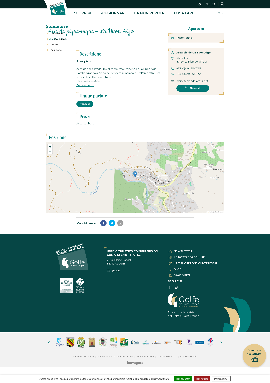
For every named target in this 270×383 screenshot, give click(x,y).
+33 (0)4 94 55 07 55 (188, 68)
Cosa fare (184, 13)
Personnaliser (221, 379)
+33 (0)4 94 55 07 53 (188, 74)
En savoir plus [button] (85, 85)
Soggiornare (113, 13)
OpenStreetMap (219, 212)
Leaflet (211, 212)
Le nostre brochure (189, 257)
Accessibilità (188, 356)
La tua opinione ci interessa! (195, 263)
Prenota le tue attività (254, 352)
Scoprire (83, 13)
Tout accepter (183, 379)
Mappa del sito (167, 356)
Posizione (56, 50)
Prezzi (54, 44)
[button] (135, 174)
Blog (177, 269)
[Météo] (199, 4)
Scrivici (116, 270)
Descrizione (57, 33)
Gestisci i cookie (83, 356)
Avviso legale (145, 356)
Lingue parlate (58, 39)
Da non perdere (150, 13)
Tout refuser (202, 379)
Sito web (195, 88)
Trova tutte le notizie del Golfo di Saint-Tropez (183, 314)
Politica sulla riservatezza (115, 356)
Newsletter (183, 251)
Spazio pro (182, 275)
